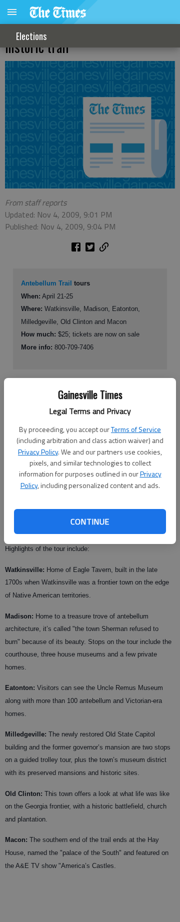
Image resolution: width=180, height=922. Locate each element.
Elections (31, 36)
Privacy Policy (38, 451)
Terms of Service (136, 429)
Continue (89, 522)
